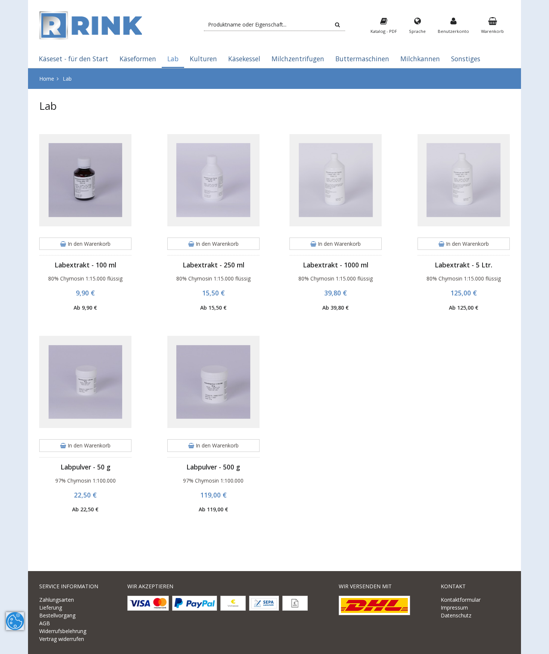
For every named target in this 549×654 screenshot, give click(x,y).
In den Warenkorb (88, 243)
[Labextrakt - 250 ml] (213, 180)
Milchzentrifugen (298, 58)
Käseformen (138, 58)
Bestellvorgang (57, 615)
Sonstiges (465, 58)
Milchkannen (420, 58)
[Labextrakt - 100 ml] (85, 180)
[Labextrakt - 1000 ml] (335, 180)
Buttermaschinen (362, 58)
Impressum (454, 607)
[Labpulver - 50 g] (85, 382)
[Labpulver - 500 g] (213, 382)
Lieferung (50, 607)
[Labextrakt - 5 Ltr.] (464, 180)
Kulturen (203, 58)
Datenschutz (456, 615)
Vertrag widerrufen (61, 638)
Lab (173, 58)
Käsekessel (244, 58)
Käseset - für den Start (73, 58)
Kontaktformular (461, 599)
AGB (44, 623)
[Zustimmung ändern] (15, 621)
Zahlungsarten (56, 599)
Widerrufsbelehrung (62, 631)
